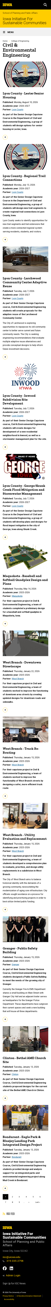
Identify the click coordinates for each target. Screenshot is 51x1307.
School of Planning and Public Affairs (20, 13)
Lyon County (17, 109)
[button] (45, 5)
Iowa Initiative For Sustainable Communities (24, 21)
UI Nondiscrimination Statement (29, 1296)
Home (5, 41)
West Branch (18, 678)
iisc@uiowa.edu (11, 1257)
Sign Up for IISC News (14, 1283)
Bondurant (16, 1157)
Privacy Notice (8, 1296)
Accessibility (9, 1299)
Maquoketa (17, 596)
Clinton (15, 1074)
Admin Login (13, 1275)
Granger (15, 964)
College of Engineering (20, 41)
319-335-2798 (14, 1260)
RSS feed (10, 1213)
